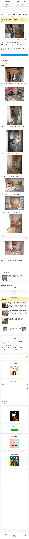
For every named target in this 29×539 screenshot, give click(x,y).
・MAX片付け (24, 534)
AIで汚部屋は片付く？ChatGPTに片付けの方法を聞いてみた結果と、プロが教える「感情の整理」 (14, 350)
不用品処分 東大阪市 (9, 285)
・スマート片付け (14, 534)
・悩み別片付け (14, 535)
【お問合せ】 (5, 535)
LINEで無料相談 (14, 429)
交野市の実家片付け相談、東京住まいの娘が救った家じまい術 (10, 343)
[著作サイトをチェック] (13, 294)
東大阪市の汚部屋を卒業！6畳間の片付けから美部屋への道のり (11, 345)
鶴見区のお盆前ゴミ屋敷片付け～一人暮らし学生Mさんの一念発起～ (11, 347)
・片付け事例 (24, 535)
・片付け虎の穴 (5, 534)
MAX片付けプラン (4, 285)
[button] (14, 287)
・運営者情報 (14, 536)
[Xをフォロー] (15, 294)
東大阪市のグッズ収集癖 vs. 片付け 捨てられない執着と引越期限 (11, 341)
